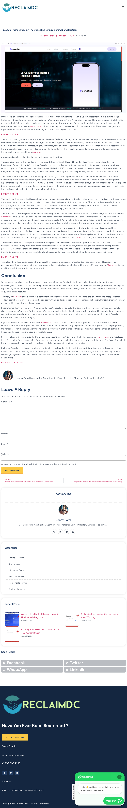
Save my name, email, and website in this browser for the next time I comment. (39, 464)
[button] (123, 7)
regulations (35, 126)
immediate (46, 322)
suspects (80, 237)
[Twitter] (11, 773)
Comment (6, 402)
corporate (37, 152)
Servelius (112, 265)
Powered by (74, 792)
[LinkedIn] (17, 773)
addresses (6, 216)
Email (4, 444)
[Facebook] (4, 773)
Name (4, 434)
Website (5, 454)
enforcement (103, 336)
